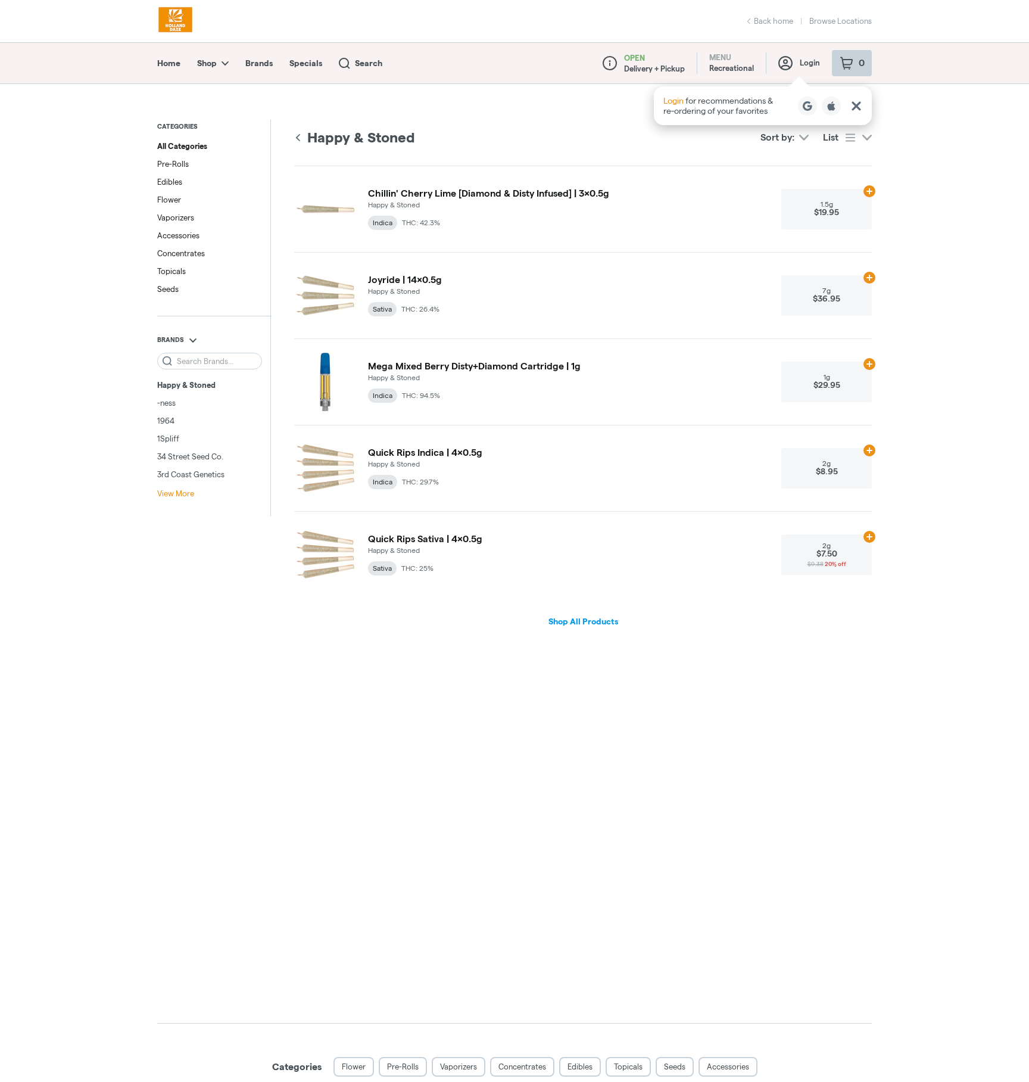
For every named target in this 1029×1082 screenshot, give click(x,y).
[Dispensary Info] (610, 63)
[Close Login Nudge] (856, 106)
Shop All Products (583, 621)
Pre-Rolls (173, 164)
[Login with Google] (807, 106)
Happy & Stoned (186, 385)
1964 (165, 420)
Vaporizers (175, 217)
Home (168, 63)
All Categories (182, 146)
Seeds (168, 289)
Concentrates (181, 253)
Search (368, 63)
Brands (259, 63)
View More (175, 493)
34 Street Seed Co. (190, 456)
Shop (207, 63)
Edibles (169, 182)
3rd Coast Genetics (190, 474)
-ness (166, 403)
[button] (763, 105)
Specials (305, 63)
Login (810, 62)
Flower (169, 199)
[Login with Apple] (831, 106)
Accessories (178, 235)
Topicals (171, 271)
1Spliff (168, 438)
